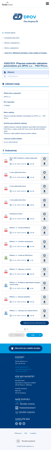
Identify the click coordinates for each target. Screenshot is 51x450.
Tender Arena (9, 33)
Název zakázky (9, 112)
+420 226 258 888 (21, 371)
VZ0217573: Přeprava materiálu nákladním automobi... (26, 53)
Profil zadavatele (11, 48)
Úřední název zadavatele (12, 93)
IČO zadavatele (9, 102)
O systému (33, 433)
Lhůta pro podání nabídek (13, 138)
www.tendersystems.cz (22, 367)
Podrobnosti (11, 76)
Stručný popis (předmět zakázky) (15, 123)
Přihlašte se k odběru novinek (25, 348)
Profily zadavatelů (12, 43)
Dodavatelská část (11, 38)
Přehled (9, 72)
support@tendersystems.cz (23, 369)
